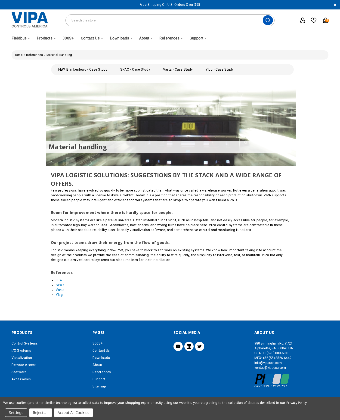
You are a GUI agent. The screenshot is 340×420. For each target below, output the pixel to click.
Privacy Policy (296, 402)
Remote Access (24, 365)
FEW (59, 280)
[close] (335, 4)
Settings (16, 412)
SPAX (60, 285)
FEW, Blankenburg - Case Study (82, 69)
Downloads (119, 38)
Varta (60, 290)
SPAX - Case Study (135, 69)
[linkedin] (189, 346)
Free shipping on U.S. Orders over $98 (170, 4)
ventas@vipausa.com (270, 367)
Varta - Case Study (178, 69)
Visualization (22, 358)
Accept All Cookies (73, 412)
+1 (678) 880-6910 (275, 353)
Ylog (59, 295)
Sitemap (99, 386)
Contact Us (90, 38)
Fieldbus (19, 38)
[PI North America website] (272, 380)
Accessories (21, 379)
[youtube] (178, 346)
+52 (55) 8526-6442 (277, 358)
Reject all (40, 412)
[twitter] (199, 346)
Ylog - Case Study (220, 69)
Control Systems (25, 343)
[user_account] (300, 20)
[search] (268, 20)
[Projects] (312, 20)
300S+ (68, 38)
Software (19, 372)
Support (196, 38)
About (144, 38)
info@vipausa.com (268, 363)
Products (45, 38)
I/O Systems (21, 350)
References (169, 38)
